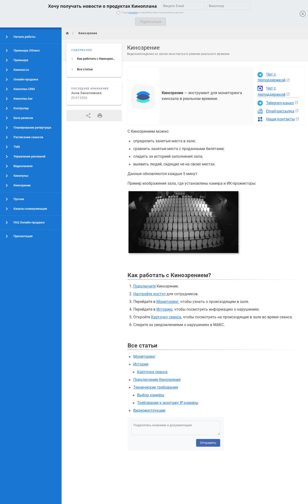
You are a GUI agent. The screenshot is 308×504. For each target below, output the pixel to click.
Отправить (208, 442)
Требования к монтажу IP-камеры (167, 402)
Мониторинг (167, 301)
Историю (164, 309)
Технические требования (155, 387)
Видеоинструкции (149, 410)
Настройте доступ (149, 294)
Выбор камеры (150, 395)
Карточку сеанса (166, 317)
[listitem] (94, 59)
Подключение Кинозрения (156, 379)
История (140, 364)
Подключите (144, 286)
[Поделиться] (88, 115)
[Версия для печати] (100, 115)
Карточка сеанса (152, 372)
